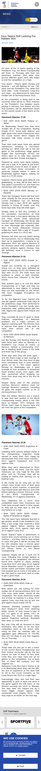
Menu (33, 27)
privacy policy (24, 743)
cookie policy (23, 746)
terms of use (13, 743)
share (33, 20)
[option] (20, 722)
